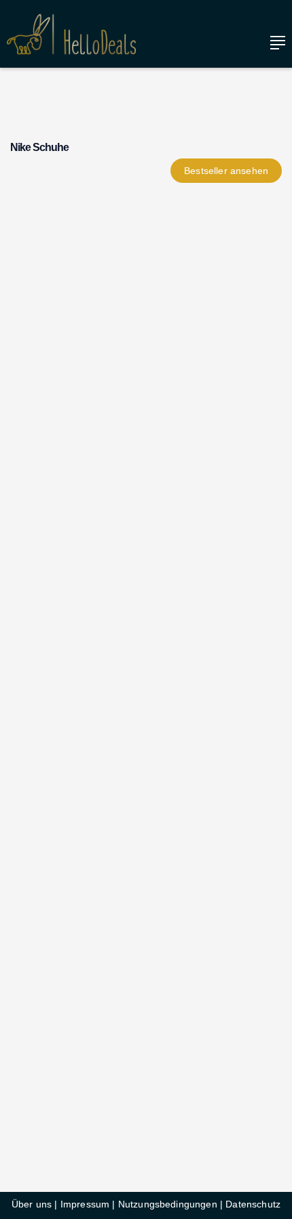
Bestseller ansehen (226, 170)
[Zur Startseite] (71, 34)
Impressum (84, 1204)
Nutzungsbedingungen (167, 1204)
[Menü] (274, 42)
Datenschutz (252, 1204)
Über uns (32, 1204)
